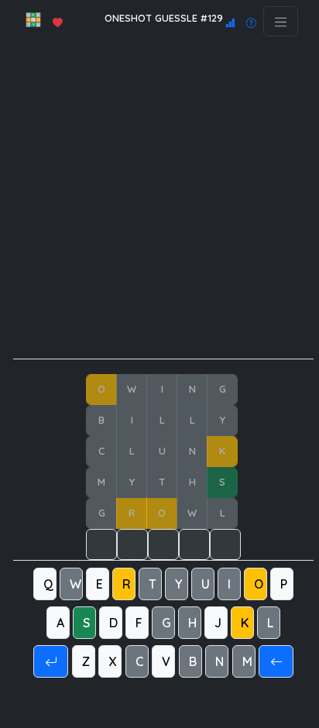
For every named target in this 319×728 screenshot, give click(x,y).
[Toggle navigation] (280, 21)
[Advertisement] (159, 199)
